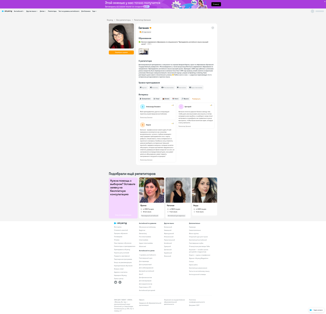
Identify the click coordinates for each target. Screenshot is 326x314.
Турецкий (167, 246)
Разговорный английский (149, 216)
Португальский (169, 240)
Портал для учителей (121, 253)
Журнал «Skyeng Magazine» (198, 258)
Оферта (141, 300)
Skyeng (110, 20)
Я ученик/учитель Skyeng (315, 305)
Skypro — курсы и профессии (199, 255)
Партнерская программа (123, 259)
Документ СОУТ (194, 305)
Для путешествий (145, 265)
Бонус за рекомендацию (123, 262)
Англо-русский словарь (197, 274)
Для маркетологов (145, 284)
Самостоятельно (195, 230)
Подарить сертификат (122, 256)
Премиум (192, 227)
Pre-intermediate (145, 237)
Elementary (143, 233)
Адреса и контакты (120, 272)
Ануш (195, 205)
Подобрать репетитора (316, 290)
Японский (167, 256)
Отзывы (116, 240)
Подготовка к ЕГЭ (145, 287)
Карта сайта (193, 265)
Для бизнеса (85, 11)
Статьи (191, 261)
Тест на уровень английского (69, 11)
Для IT (141, 274)
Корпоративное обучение (123, 266)
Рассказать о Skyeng (316, 295)
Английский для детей (147, 290)
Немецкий (167, 230)
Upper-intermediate (146, 243)
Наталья (170, 205)
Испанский (168, 227)
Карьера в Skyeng (120, 275)
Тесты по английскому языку (199, 271)
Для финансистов (145, 277)
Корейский (168, 253)
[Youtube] (119, 282)
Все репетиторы (123, 20)
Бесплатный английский (198, 240)
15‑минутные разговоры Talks (199, 246)
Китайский (168, 243)
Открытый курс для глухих (198, 237)
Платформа (118, 237)
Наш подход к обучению (122, 243)
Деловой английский (146, 271)
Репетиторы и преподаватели (124, 246)
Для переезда (144, 261)
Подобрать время (121, 52)
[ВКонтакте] (115, 282)
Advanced (142, 246)
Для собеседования (146, 268)
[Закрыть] (324, 283)
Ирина (143, 205)
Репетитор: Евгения (146, 117)
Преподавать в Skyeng (122, 249)
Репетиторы (52, 11)
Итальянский (168, 237)
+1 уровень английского (147, 255)
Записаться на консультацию (314, 300)
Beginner (142, 230)
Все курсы (117, 227)
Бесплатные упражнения (198, 268)
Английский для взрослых (176, 216)
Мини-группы (194, 233)
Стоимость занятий (121, 230)
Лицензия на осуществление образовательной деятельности (174, 302)
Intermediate (143, 240)
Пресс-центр (118, 279)
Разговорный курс (145, 258)
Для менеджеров (145, 281)
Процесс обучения (121, 233)
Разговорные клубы (196, 243)
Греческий (168, 250)
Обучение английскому (147, 227)
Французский (169, 233)
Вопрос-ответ (119, 269)
